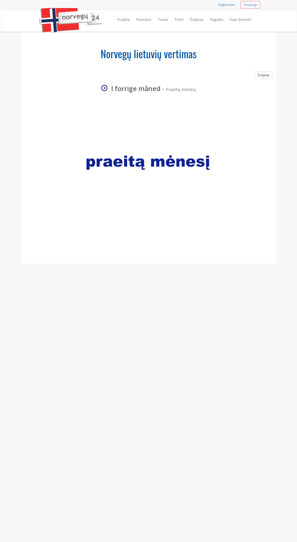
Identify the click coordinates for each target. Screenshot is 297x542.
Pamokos (143, 19)
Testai (163, 19)
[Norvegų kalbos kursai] (39, 15)
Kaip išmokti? (240, 19)
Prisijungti (250, 5)
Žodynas (197, 19)
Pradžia (123, 19)
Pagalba (216, 19)
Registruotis (226, 5)
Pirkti (179, 19)
